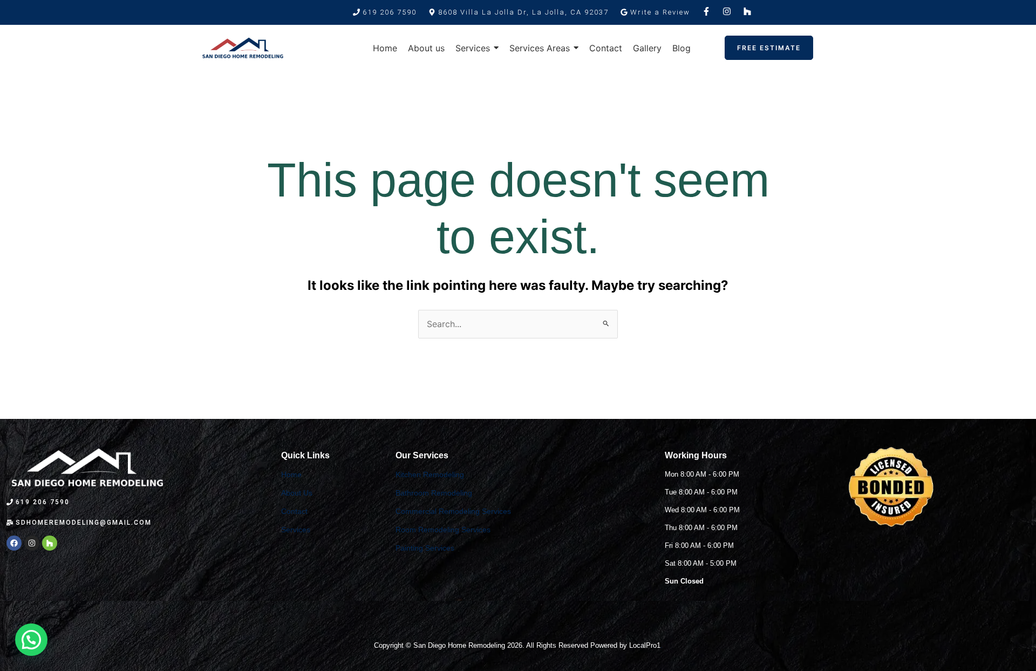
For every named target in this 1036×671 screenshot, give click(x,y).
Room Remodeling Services (443, 529)
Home (291, 474)
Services (295, 529)
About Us (296, 493)
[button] (518, 12)
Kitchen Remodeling (430, 474)
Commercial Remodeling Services (453, 511)
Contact (294, 511)
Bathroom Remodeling (434, 493)
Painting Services (425, 548)
